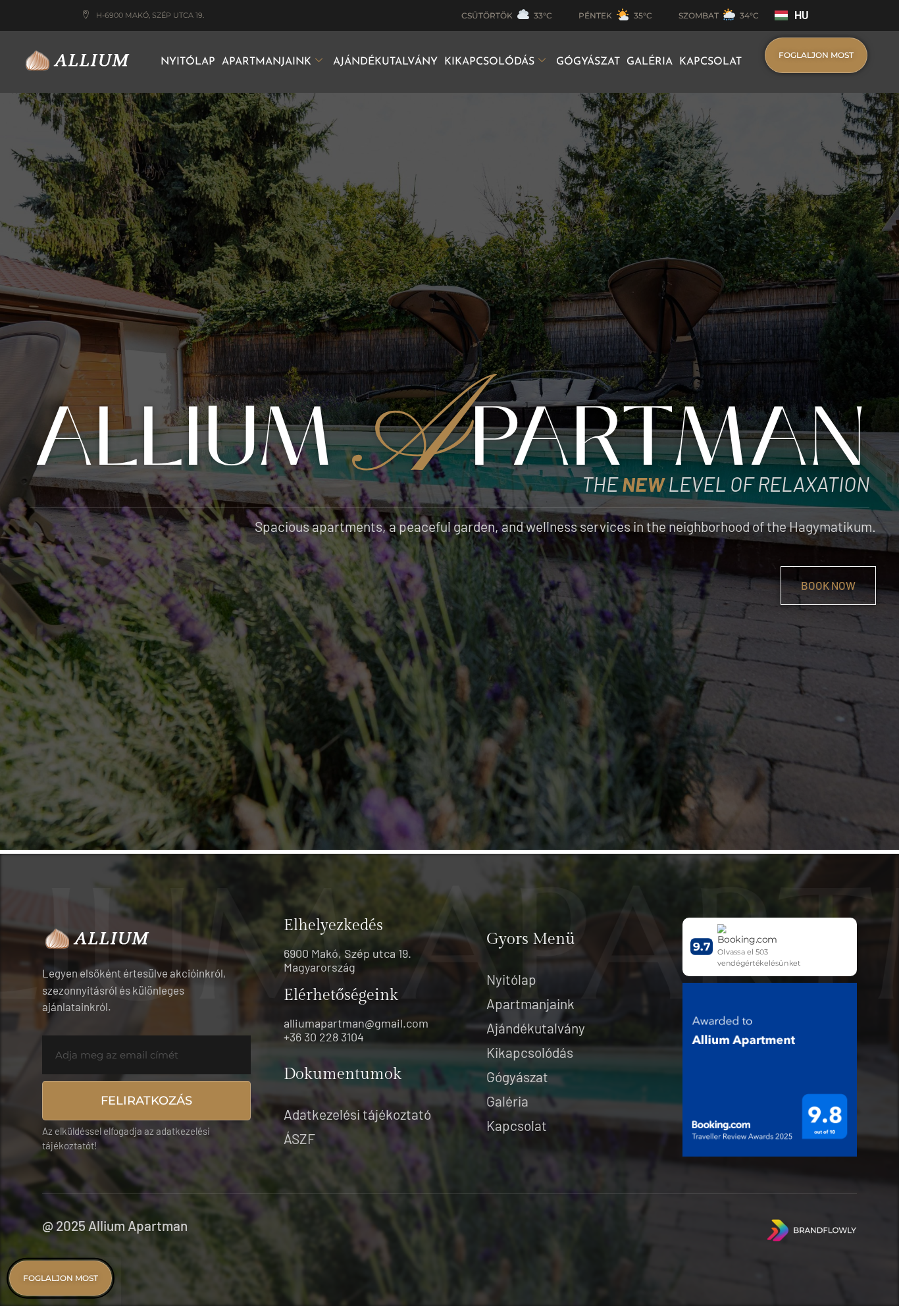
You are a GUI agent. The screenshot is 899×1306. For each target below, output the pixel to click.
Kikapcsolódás (489, 62)
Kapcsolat (710, 62)
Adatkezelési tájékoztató (357, 1114)
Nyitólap (188, 62)
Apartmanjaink (266, 62)
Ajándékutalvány (385, 62)
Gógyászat (588, 62)
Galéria (650, 62)
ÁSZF (299, 1138)
